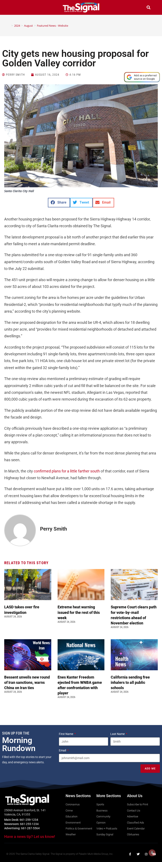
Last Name (117, 734)
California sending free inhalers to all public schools (130, 682)
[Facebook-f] (130, 854)
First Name (66, 734)
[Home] (9, 25)
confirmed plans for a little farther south (67, 471)
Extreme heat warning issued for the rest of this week (79, 612)
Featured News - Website (52, 25)
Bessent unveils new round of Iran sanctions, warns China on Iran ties (27, 682)
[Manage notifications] (152, 852)
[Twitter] (138, 854)
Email (63, 750)
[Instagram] (146, 854)
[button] (13, 7)
